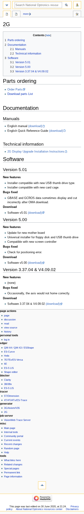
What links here (12, 460)
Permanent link (12, 472)
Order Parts (14, 89)
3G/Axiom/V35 (12, 408)
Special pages (11, 468)
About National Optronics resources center (39, 509)
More (26, 14)
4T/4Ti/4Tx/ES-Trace (15, 400)
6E (5, 363)
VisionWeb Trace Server (17, 420)
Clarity (7, 379)
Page (6, 315)
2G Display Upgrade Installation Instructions (36, 151)
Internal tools (11, 432)
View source (10, 327)
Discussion (10, 319)
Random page (11, 448)
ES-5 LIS (9, 368)
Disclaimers (72, 509)
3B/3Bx (8, 384)
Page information (13, 476)
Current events (12, 440)
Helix (6, 355)
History (7, 331)
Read (6, 323)
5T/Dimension (11, 396)
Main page (9, 428)
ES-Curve (9, 351)
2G (5, 412)
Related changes (13, 464)
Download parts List (20, 94)
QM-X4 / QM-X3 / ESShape (19, 347)
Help (6, 452)
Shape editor (11, 372)
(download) (35, 126)
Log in (7, 339)
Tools (77, 14)
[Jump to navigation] (7, 5)
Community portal (13, 436)
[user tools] (77, 5)
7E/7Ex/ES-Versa (13, 359)
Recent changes (13, 444)
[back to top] (42, 485)
